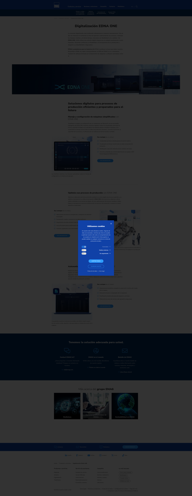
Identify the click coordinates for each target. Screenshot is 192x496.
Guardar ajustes (96, 266)
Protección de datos (92, 271)
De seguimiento (104, 253)
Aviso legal (101, 271)
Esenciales (105, 247)
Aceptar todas (96, 261)
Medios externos (103, 250)
